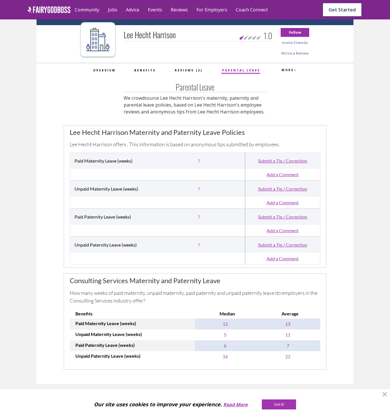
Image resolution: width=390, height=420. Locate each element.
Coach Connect (252, 10)
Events (155, 10)
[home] (49, 9)
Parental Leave (241, 70)
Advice (132, 10)
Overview (104, 70)
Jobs (112, 10)
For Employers (211, 10)
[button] (295, 32)
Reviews (179, 10)
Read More (235, 404)
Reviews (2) (188, 70)
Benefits (145, 70)
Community (87, 10)
